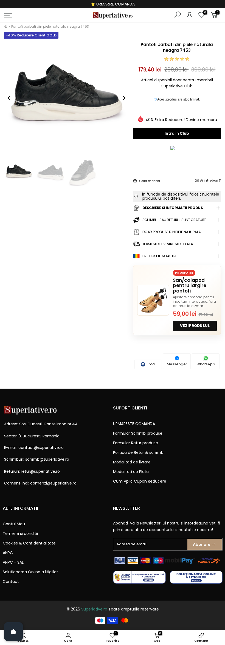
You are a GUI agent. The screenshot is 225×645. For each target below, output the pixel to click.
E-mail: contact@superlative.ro (34, 447)
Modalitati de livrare (132, 462)
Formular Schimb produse (137, 433)
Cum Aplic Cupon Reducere (139, 481)
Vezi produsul (195, 325)
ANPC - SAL (13, 562)
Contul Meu (14, 524)
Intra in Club (177, 133)
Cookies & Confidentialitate (29, 543)
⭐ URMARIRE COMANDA (113, 4)
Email (151, 364)
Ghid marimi (149, 181)
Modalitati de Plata (131, 471)
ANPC (8, 552)
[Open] (13, 631)
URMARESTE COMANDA (134, 423)
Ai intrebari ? (210, 180)
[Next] (121, 97)
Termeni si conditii (20, 533)
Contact (11, 581)
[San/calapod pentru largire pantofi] (153, 300)
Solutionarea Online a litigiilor (30, 572)
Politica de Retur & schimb (138, 452)
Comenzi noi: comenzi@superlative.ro (40, 483)
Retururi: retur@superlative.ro (32, 471)
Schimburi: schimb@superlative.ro (36, 459)
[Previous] (11, 97)
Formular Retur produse (135, 443)
